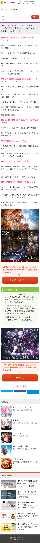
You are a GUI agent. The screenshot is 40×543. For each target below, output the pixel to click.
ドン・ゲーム (22, 540)
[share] (20, 391)
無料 (34, 17)
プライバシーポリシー (23, 538)
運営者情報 (13, 538)
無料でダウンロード (19, 280)
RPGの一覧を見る (20, 386)
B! (32, 392)
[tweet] (7, 391)
